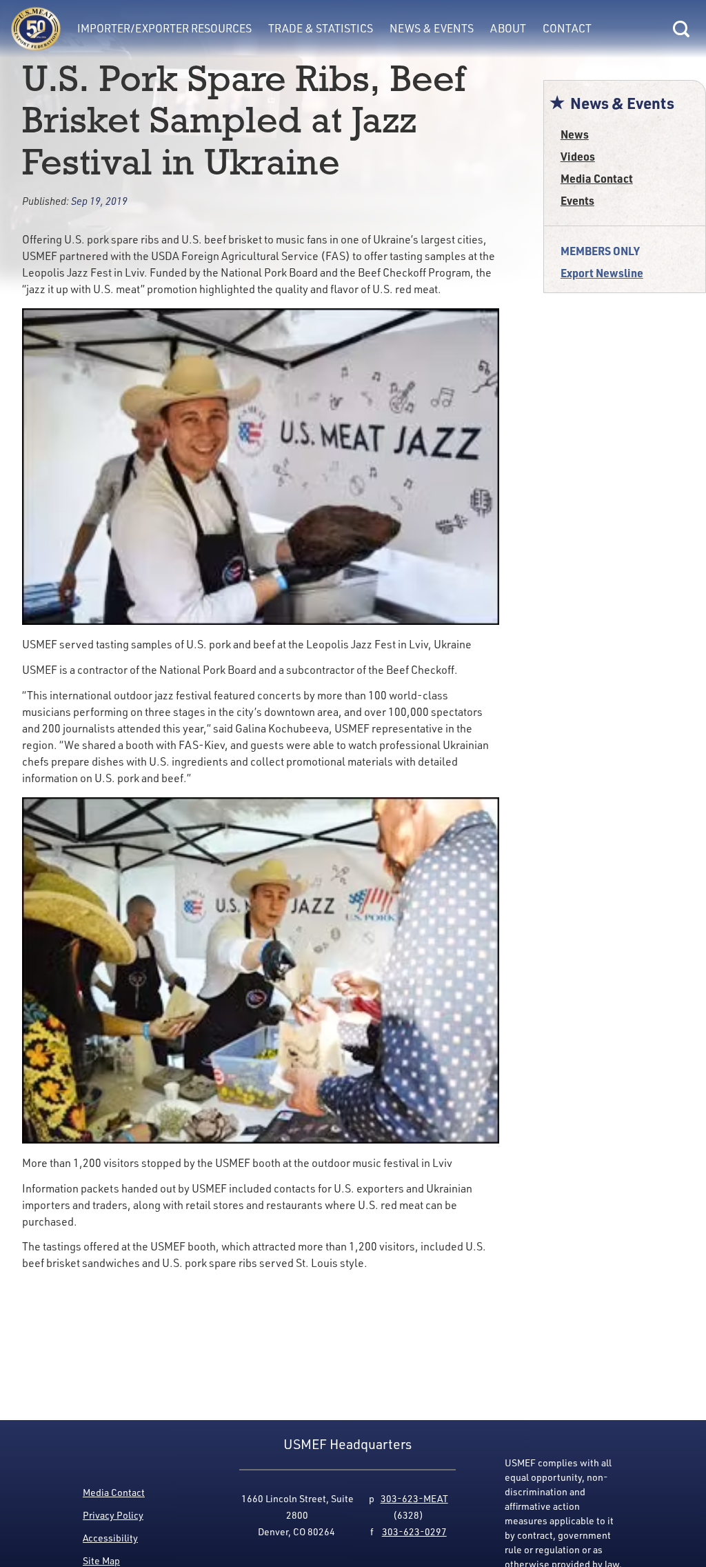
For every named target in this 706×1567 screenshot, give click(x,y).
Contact (567, 28)
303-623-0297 (414, 1531)
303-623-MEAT (414, 1498)
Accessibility (110, 1538)
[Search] (681, 29)
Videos (578, 156)
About (508, 28)
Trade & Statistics (320, 28)
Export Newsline (602, 273)
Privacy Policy (113, 1515)
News (575, 134)
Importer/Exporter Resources (164, 28)
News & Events (432, 28)
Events (577, 200)
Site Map (101, 1560)
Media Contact (597, 178)
